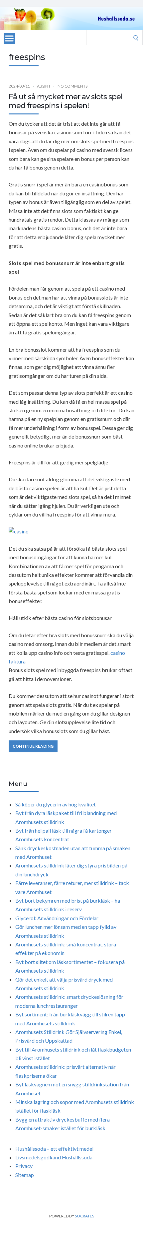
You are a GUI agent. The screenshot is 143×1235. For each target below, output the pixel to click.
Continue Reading (33, 746)
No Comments (72, 86)
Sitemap (24, 1175)
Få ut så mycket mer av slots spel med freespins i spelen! (65, 101)
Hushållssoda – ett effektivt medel (54, 1148)
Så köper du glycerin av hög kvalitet (55, 804)
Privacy (24, 1166)
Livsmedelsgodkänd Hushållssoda (53, 1157)
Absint (44, 86)
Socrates (84, 1215)
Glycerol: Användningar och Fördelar (56, 918)
